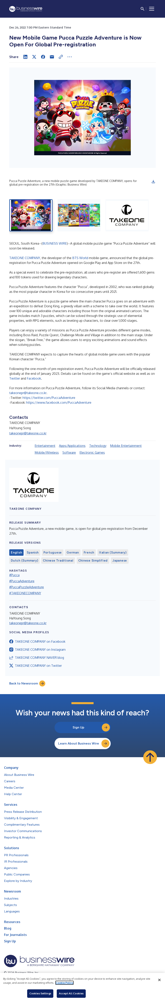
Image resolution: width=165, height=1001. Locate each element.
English (16, 552)
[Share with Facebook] (43, 57)
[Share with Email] (52, 57)
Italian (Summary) (113, 552)
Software (69, 452)
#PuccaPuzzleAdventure (26, 587)
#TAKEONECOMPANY (25, 593)
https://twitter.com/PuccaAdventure (49, 398)
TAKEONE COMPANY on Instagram (40, 650)
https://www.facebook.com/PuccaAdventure (58, 402)
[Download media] (153, 181)
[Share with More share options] (69, 57)
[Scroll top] (150, 757)
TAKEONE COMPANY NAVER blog (39, 658)
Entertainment (45, 446)
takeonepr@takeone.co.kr (27, 393)
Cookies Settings (40, 993)
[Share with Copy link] (61, 57)
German (73, 552)
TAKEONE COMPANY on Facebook (40, 641)
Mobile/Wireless (47, 452)
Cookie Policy (64, 982)
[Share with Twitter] (34, 57)
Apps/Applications (72, 446)
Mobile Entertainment (126, 446)
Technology (97, 446)
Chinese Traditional (58, 560)
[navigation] (152, 9)
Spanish (32, 552)
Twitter (14, 378)
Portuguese (52, 552)
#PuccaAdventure (21, 581)
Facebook (34, 378)
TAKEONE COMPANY (24, 258)
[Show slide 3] (127, 215)
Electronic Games (92, 452)
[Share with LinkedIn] (25, 57)
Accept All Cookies (71, 993)
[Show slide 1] (31, 215)
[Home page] (25, 9)
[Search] (142, 9)
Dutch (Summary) (24, 560)
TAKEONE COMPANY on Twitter (38, 666)
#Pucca (14, 575)
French (89, 552)
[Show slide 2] (79, 215)
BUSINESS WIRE (54, 243)
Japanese (119, 560)
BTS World (80, 258)
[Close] (159, 980)
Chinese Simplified (93, 560)
